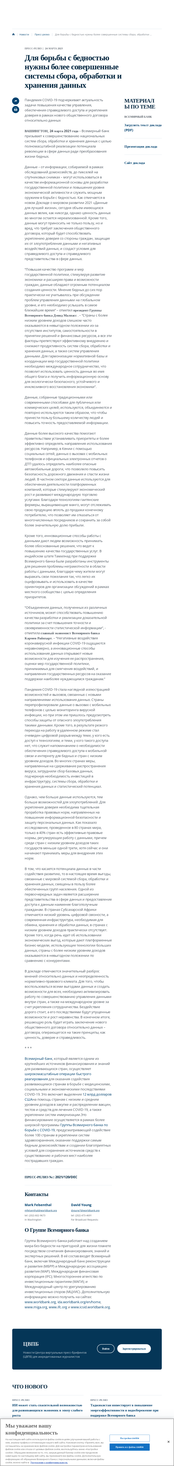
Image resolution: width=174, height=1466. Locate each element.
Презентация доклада (140, 146)
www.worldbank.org (40, 1302)
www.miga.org (36, 1307)
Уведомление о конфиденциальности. (49, 1462)
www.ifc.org (58, 1307)
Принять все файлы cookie (130, 1446)
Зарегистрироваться (134, 1349)
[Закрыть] (168, 1442)
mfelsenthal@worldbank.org (41, 1210)
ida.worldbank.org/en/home (79, 1302)
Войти (105, 1349)
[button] (15, 109)
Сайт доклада (134, 162)
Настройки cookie (129, 1438)
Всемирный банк (38, 1058)
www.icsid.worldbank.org (90, 1307)
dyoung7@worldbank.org (85, 1210)
